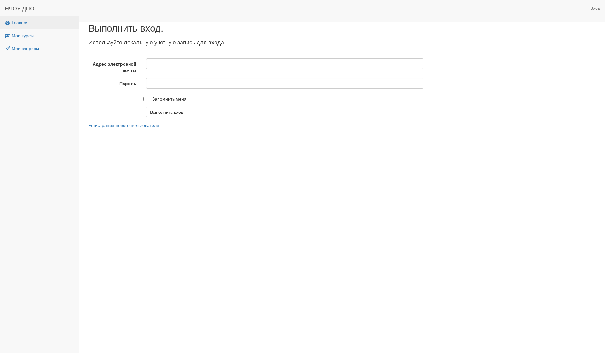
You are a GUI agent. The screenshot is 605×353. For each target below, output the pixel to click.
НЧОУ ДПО (19, 8)
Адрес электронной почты (114, 67)
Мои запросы (24, 48)
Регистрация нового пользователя (124, 125)
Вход (595, 8)
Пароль (127, 83)
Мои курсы (22, 35)
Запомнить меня (169, 98)
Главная (19, 22)
